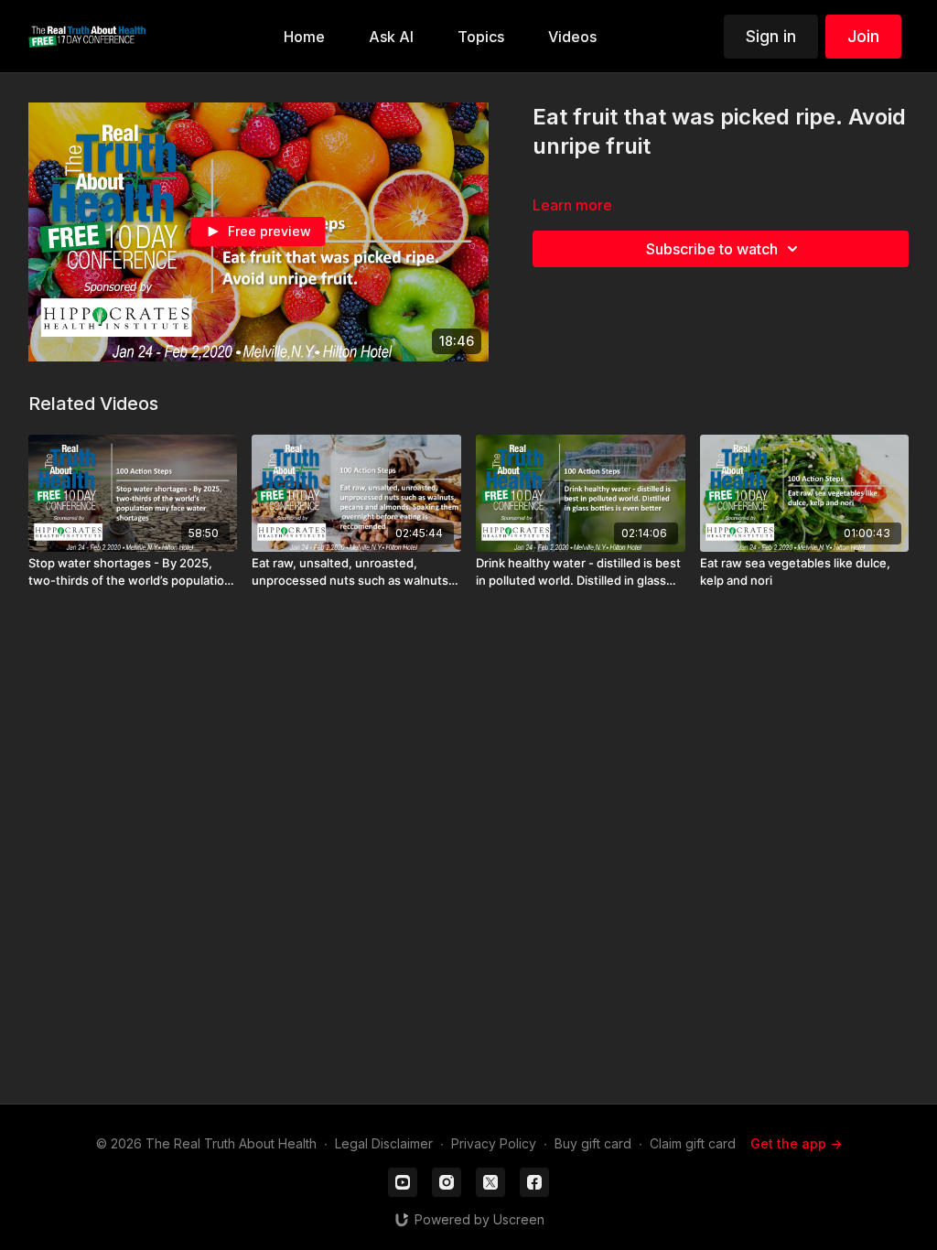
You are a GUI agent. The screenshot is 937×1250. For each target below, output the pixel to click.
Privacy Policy (493, 1143)
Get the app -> (796, 1143)
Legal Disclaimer (384, 1143)
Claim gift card (693, 1143)
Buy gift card (593, 1143)
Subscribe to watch (712, 249)
